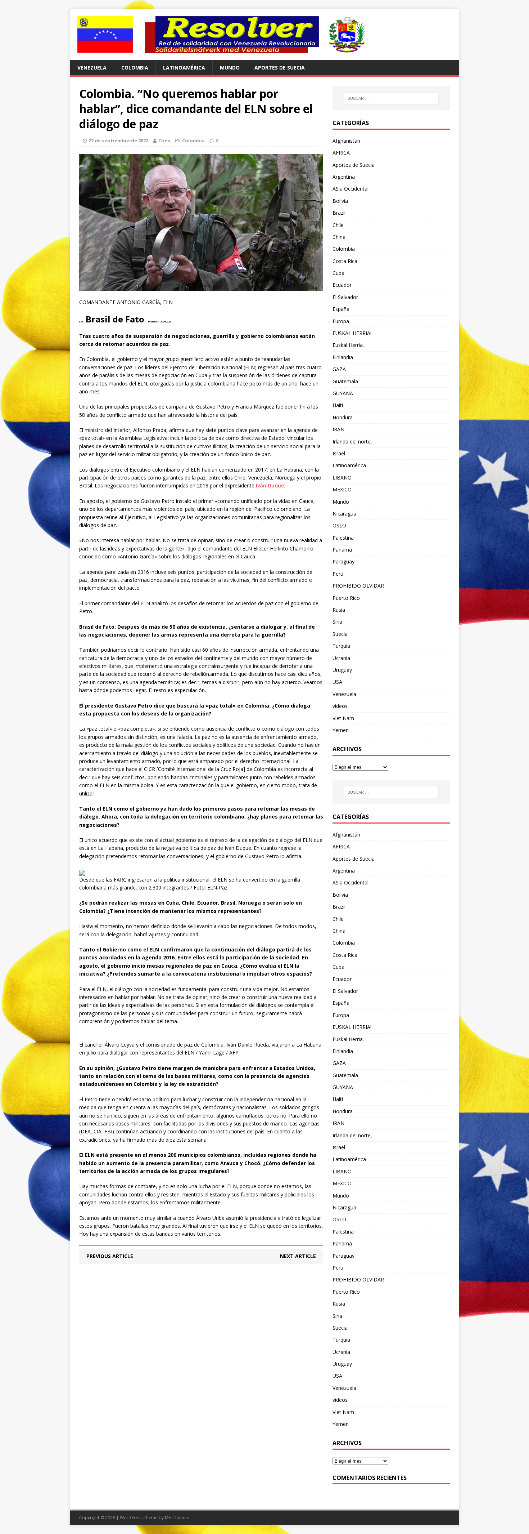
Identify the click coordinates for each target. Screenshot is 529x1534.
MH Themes (177, 1518)
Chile (338, 225)
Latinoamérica (184, 67)
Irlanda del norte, (352, 441)
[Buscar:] (391, 98)
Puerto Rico (346, 597)
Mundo (230, 67)
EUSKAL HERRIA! (352, 333)
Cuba (338, 272)
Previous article (109, 1256)
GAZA (339, 369)
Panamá (342, 549)
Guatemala (345, 381)
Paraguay (343, 561)
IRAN (338, 429)
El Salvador (345, 297)
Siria (337, 621)
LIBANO (342, 477)
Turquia (341, 645)
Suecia (340, 633)
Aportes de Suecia (279, 67)
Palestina (343, 537)
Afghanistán (346, 140)
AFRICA (341, 152)
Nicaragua (344, 513)
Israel (339, 453)
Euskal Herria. (348, 345)
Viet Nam (343, 718)
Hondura (343, 417)
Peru (338, 573)
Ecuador (342, 284)
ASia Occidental (351, 188)
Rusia (339, 609)
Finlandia (343, 357)
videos (340, 706)
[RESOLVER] (264, 34)
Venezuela (92, 67)
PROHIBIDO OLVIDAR (358, 585)
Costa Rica (345, 261)
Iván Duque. (270, 485)
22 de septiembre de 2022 (118, 140)
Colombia (134, 67)
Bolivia (340, 200)
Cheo (164, 140)
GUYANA (343, 393)
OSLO (339, 525)
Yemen (341, 730)
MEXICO (342, 489)
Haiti (338, 405)
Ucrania (341, 658)
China (339, 236)
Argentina (344, 176)
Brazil (339, 212)
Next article (298, 1256)
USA (337, 681)
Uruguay (342, 669)
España (341, 309)
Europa (341, 321)
